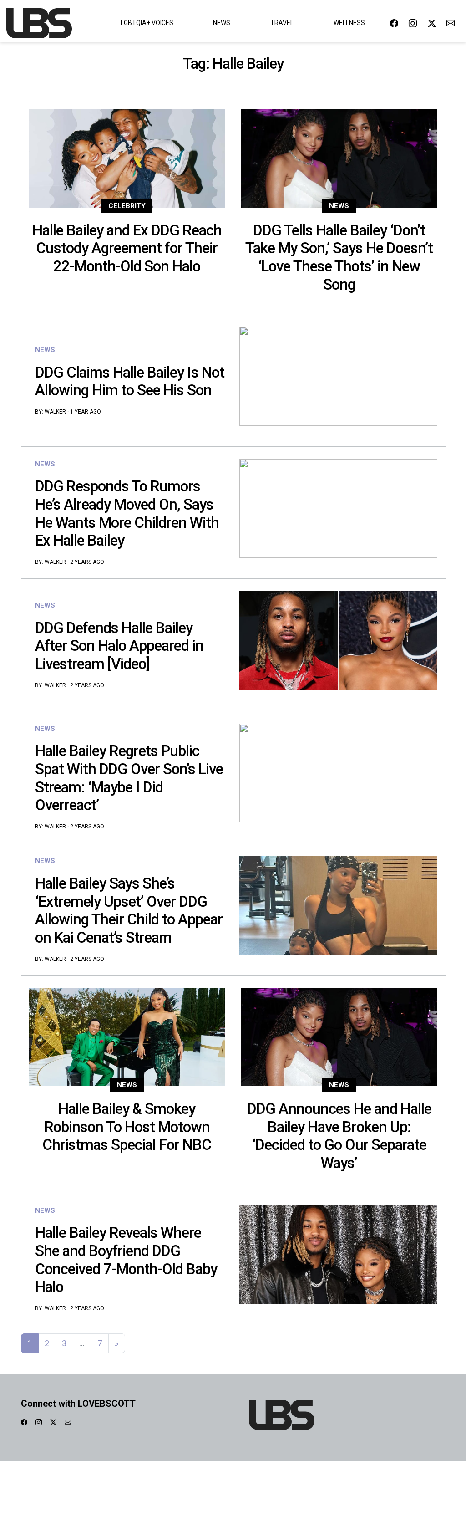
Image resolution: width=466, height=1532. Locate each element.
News (221, 22)
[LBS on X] (432, 23)
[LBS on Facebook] (394, 23)
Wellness (349, 22)
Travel (282, 22)
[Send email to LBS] (450, 23)
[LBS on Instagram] (413, 23)
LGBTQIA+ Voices (147, 22)
